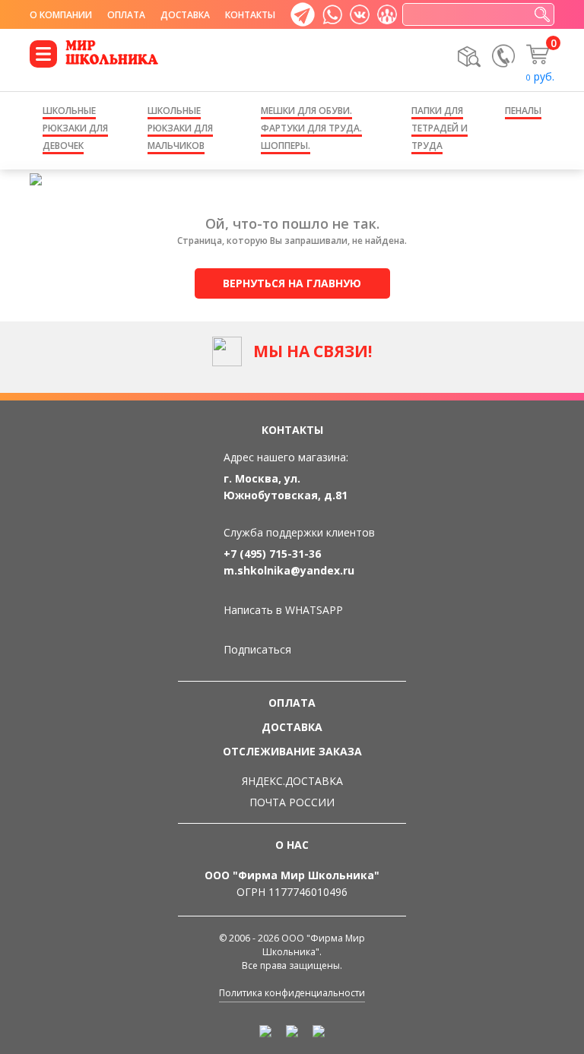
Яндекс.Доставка (292, 781)
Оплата (126, 14)
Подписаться (257, 649)
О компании (61, 14)
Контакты (250, 14)
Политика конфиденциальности (292, 992)
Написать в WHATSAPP (283, 610)
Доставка (185, 14)
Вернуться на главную (292, 283)
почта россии (292, 802)
